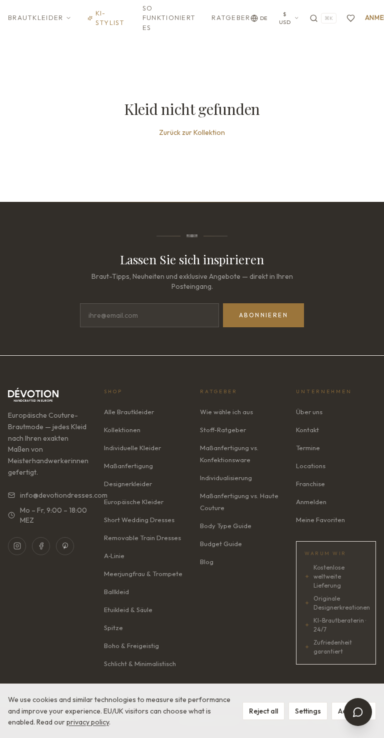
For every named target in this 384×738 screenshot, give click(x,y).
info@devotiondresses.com (54, 495)
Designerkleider (128, 484)
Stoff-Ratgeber (223, 430)
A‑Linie (114, 556)
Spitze (113, 628)
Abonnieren (263, 315)
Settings (308, 711)
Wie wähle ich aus (226, 412)
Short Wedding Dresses (139, 520)
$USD (285, 18)
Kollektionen (122, 430)
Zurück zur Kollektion (192, 132)
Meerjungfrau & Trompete (143, 574)
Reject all (263, 711)
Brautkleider (36, 17)
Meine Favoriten (320, 520)
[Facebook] (41, 546)
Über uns (309, 412)
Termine (308, 448)
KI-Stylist (110, 18)
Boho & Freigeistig (131, 646)
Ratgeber (231, 17)
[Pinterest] (65, 546)
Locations (311, 466)
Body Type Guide (226, 526)
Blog (207, 562)
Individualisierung (226, 478)
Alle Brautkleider (129, 412)
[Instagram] (17, 546)
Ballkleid (116, 592)
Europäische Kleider (134, 502)
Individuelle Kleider (132, 448)
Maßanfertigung (128, 466)
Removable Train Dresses (142, 538)
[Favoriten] (350, 18)
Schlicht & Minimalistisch (140, 664)
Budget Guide (221, 544)
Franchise (310, 484)
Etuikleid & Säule (128, 610)
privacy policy (87, 722)
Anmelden (311, 502)
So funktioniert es (169, 17)
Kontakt (307, 430)
